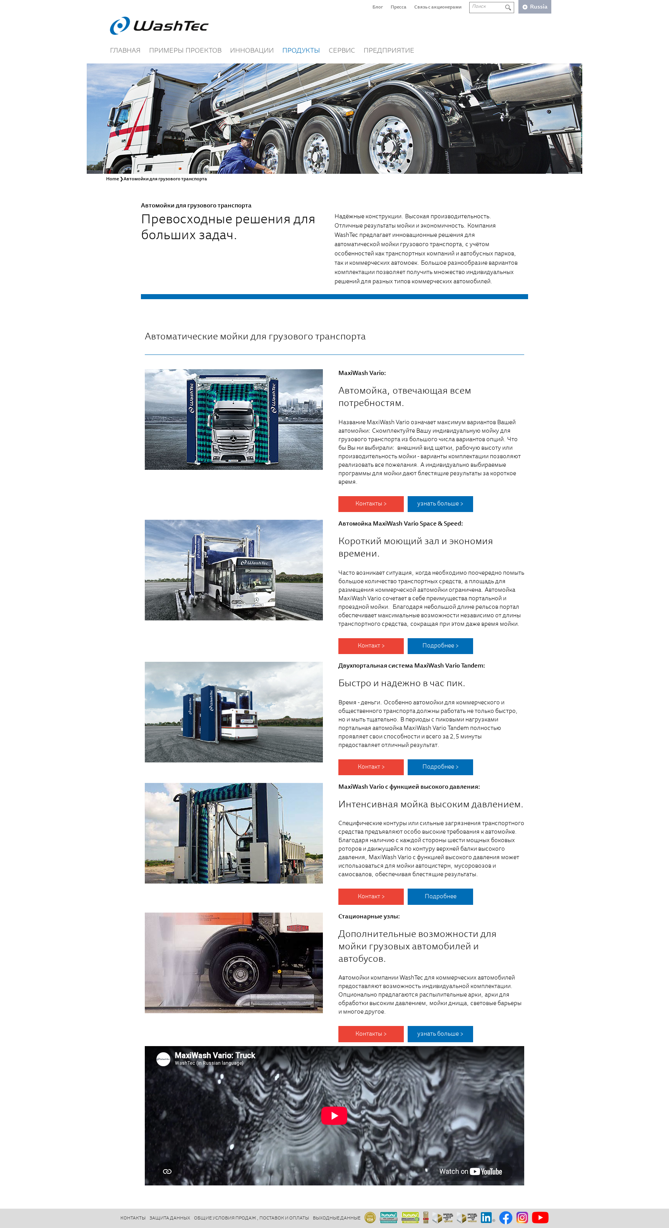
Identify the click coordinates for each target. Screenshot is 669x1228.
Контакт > (371, 646)
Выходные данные (336, 1218)
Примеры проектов (185, 51)
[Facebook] (506, 1218)
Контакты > (371, 504)
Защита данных (169, 1218)
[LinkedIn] (488, 1218)
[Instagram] (522, 1218)
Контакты (133, 1218)
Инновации (252, 51)
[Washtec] (159, 26)
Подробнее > (440, 646)
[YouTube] (540, 1218)
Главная (125, 51)
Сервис (342, 51)
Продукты (301, 51)
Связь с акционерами (437, 7)
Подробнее (440, 897)
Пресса (399, 7)
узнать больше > (440, 504)
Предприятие (389, 51)
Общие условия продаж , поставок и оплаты (251, 1218)
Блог (377, 7)
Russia (538, 7)
